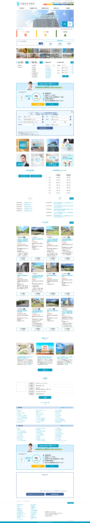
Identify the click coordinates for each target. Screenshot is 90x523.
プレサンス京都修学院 (58, 429)
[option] (45, 18)
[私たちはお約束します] (22, 165)
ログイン (18, 507)
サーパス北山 (38, 416)
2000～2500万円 (48, 72)
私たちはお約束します (34, 512)
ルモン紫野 (19, 414)
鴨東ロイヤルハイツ (20, 437)
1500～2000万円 (48, 70)
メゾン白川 (19, 429)
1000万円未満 (48, 67)
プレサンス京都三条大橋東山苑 (41, 430)
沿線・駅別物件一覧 (20, 514)
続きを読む (26, 364)
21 (69, 182)
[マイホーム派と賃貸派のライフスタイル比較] (67, 165)
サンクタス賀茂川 (58, 422)
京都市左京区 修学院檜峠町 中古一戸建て (22, 311)
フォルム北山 (57, 416)
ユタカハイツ (19, 411)
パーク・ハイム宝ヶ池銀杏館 (21, 440)
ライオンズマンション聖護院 (40, 440)
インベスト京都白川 (58, 436)
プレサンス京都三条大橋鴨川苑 (22, 432)
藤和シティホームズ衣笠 (40, 414)
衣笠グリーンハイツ (39, 412)
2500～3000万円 (48, 73)
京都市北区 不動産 (33, 504)
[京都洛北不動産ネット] (25, 5)
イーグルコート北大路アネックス (22, 416)
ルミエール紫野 (57, 412)
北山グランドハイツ (20, 422)
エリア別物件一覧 (33, 513)
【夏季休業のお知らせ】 (28, 208)
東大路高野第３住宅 (58, 434)
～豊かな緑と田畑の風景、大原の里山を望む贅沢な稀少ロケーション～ (67, 240)
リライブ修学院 (57, 428)
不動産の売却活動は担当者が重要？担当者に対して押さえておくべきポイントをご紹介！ (25, 357)
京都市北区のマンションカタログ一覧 (66, 407)
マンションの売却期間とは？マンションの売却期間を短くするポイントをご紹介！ (44, 357)
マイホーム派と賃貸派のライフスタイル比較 (34, 510)
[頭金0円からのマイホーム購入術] (52, 165)
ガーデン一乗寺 (19, 433)
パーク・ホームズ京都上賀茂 (40, 418)
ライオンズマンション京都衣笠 (22, 415)
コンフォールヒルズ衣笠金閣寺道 (22, 418)
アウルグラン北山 (20, 419)
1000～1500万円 (48, 69)
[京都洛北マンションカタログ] (45, 18)
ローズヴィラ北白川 (58, 438)
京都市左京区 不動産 (20, 504)
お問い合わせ (19, 517)
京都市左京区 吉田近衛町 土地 (52, 276)
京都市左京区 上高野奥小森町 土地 (37, 239)
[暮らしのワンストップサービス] (37, 165)
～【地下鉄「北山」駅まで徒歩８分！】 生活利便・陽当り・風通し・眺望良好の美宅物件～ (67, 312)
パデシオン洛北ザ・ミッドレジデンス (61, 440)
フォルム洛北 (38, 436)
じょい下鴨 (38, 437)
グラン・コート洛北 (20, 436)
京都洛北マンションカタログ (21, 516)
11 (58, 182)
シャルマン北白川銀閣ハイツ (40, 434)
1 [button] (41, 28)
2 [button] (43, 28)
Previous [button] (18, 18)
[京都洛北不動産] (21, 389)
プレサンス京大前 (20, 438)
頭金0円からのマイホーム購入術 (19, 510)
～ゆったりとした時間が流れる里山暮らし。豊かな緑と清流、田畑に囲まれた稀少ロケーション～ (22, 240)
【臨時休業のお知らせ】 (28, 202)
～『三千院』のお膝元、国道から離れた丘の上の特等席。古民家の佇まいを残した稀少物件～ (52, 240)
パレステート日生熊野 (39, 433)
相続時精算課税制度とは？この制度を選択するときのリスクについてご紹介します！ (64, 357)
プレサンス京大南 (58, 430)
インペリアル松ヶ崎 (58, 432)
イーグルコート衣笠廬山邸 (40, 419)
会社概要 (32, 516)
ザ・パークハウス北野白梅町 (59, 419)
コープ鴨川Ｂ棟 (38, 432)
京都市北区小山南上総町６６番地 (60, 420)
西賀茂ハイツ (38, 411)
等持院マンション (20, 410)
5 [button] (48, 28)
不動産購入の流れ (33, 507)
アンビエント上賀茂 (58, 415)
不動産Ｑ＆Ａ (33, 508)
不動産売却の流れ (19, 508)
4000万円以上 (48, 77)
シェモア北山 (38, 422)
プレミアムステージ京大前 (59, 433)
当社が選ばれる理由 (20, 512)
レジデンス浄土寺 (20, 434)
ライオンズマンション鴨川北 (40, 428)
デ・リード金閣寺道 (58, 410)
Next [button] (72, 18)
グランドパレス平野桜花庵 (40, 420)
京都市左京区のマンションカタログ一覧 (66, 425)
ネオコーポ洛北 (57, 437)
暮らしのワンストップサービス (21, 513)
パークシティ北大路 (58, 418)
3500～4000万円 (48, 76)
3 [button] (45, 28)
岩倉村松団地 (38, 429)
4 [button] (46, 28)
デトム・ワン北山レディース (40, 410)
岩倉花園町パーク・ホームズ (40, 438)
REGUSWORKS (72, 520)
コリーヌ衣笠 (57, 414)
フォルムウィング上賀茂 (21, 412)
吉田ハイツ (19, 428)
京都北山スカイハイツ (58, 411)
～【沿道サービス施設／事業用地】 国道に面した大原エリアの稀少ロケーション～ (37, 276)
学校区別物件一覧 (33, 514)
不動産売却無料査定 (34, 517)
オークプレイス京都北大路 (21, 420)
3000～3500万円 (48, 74)
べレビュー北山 (38, 415)
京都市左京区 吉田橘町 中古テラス (22, 276)
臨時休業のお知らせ (27, 204)
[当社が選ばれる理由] (67, 150)
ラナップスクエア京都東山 (21, 430)
